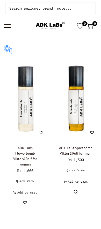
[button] (41, 132)
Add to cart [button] (27, 192)
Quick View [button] (25, 181)
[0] (80, 26)
